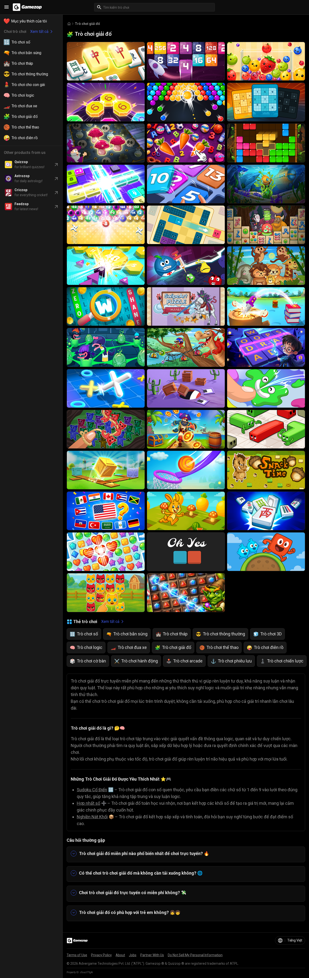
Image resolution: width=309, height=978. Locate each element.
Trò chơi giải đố (87, 24)
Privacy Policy (101, 955)
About (120, 955)
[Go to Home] (69, 23)
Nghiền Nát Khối (92, 816)
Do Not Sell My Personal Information (195, 955)
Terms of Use (77, 955)
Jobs (132, 955)
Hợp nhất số (88, 803)
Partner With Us (152, 955)
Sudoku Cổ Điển (92, 789)
